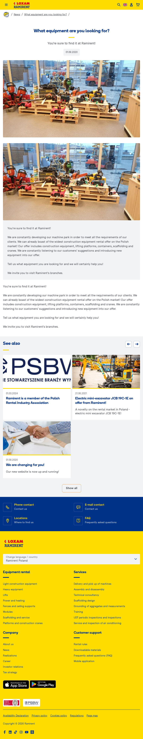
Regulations (77, 715)
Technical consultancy (86, 595)
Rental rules (80, 644)
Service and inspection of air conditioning (97, 623)
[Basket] (138, 5)
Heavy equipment (13, 589)
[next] (136, 344)
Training (78, 611)
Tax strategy (10, 672)
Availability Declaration (16, 715)
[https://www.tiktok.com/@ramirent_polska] (15, 732)
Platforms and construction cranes (23, 623)
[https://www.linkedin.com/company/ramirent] (10, 732)
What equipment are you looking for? (45, 14)
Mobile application (84, 661)
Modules (8, 611)
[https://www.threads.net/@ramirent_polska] (32, 732)
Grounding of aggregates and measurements (99, 606)
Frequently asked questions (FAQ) (93, 655)
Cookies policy (58, 715)
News (17, 14)
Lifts (5, 595)
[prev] (128, 344)
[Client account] (131, 5)
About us (8, 644)
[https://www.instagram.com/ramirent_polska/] (21, 732)
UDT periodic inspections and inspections (97, 617)
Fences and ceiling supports (19, 606)
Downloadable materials (87, 650)
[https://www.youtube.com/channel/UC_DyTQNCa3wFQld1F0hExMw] (26, 732)
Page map (92, 715)
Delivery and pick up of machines (92, 583)
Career (7, 661)
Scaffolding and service (16, 617)
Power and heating (14, 600)
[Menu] (6, 5)
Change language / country (22, 557)
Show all (71, 488)
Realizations (10, 655)
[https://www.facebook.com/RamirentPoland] (4, 732)
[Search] (119, 4)
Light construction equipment (20, 583)
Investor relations (13, 666)
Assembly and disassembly (89, 589)
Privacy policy (39, 715)
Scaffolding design (84, 600)
